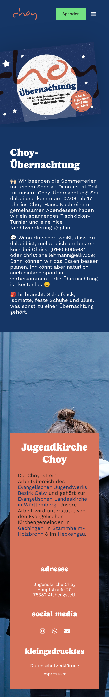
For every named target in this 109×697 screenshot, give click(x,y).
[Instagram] (42, 631)
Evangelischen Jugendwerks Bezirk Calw (52, 490)
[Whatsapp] (55, 631)
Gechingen (30, 528)
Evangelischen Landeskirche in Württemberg (52, 502)
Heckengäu (71, 534)
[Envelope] (67, 631)
